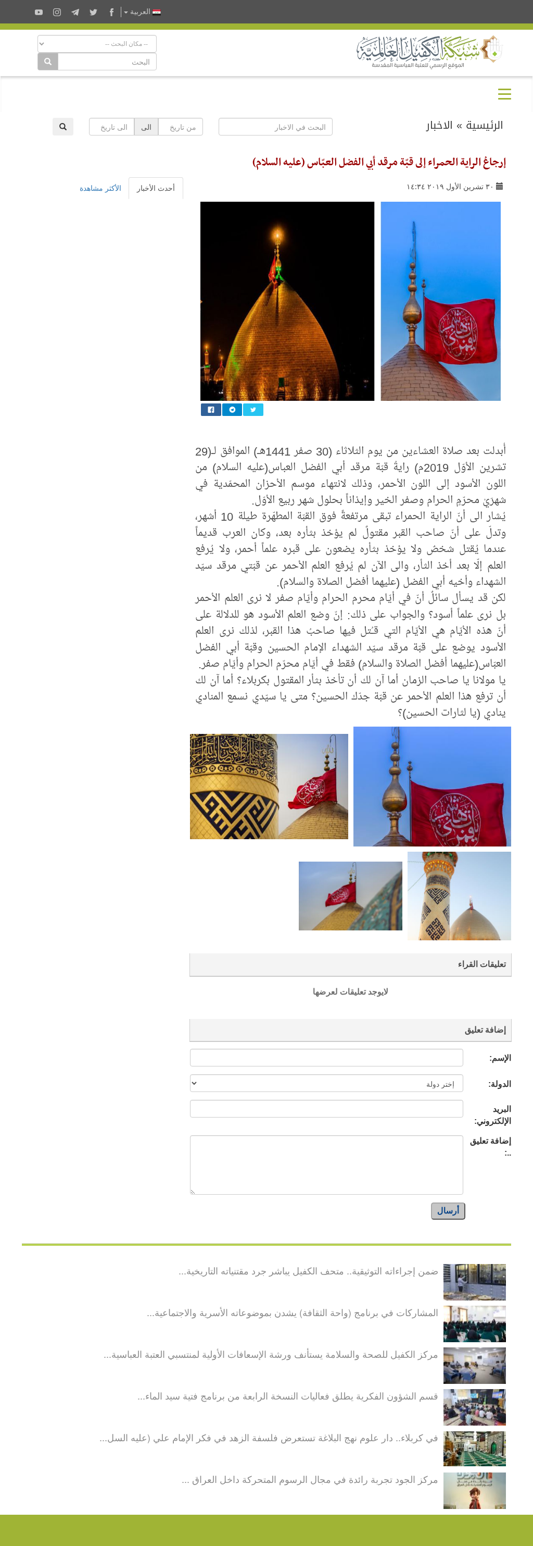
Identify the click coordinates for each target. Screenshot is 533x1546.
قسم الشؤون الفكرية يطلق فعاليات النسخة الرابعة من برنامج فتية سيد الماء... (287, 1395)
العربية (140, 12)
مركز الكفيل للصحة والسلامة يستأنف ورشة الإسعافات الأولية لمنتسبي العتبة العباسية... (271, 1353)
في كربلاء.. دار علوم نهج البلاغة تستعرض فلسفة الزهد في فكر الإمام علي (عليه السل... (268, 1437)
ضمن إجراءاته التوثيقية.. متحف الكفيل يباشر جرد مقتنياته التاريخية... (308, 1270)
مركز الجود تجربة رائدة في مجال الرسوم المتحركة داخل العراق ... (310, 1479)
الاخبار (439, 125)
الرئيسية (484, 125)
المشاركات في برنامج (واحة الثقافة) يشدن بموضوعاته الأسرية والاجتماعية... (292, 1312)
